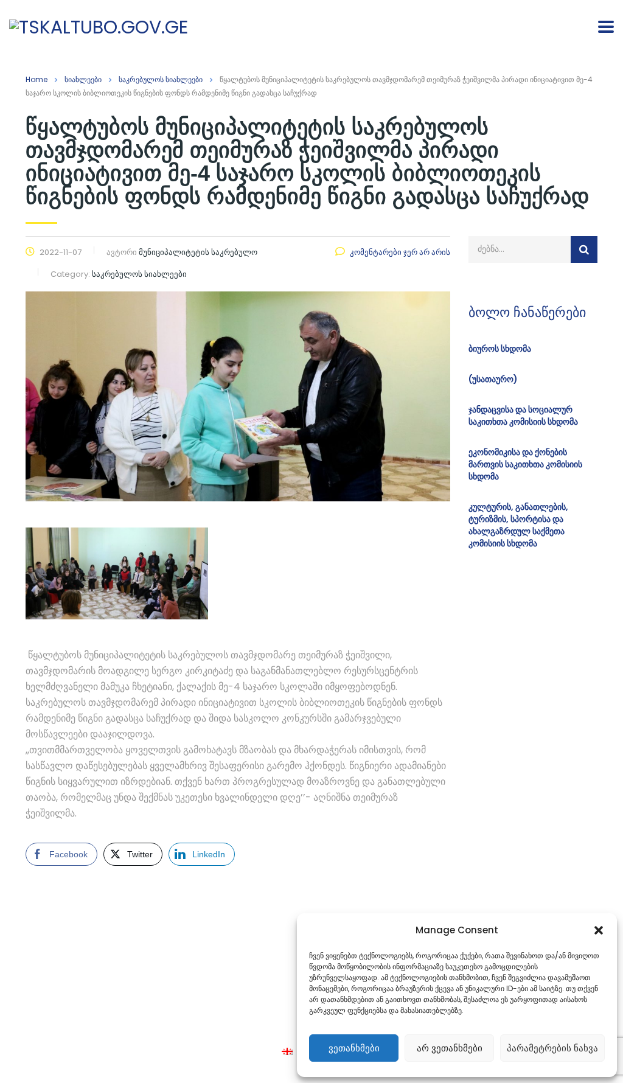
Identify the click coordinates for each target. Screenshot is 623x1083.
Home (36, 79)
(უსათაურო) (493, 379)
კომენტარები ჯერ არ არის (400, 252)
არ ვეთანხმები (449, 1048)
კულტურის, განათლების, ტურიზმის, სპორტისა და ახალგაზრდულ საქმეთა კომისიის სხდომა (518, 525)
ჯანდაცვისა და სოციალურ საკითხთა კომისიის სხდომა (523, 415)
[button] (599, 930)
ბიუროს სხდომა (499, 349)
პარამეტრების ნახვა (552, 1048)
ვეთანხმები (354, 1048)
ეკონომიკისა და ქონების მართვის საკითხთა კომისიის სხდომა (525, 464)
